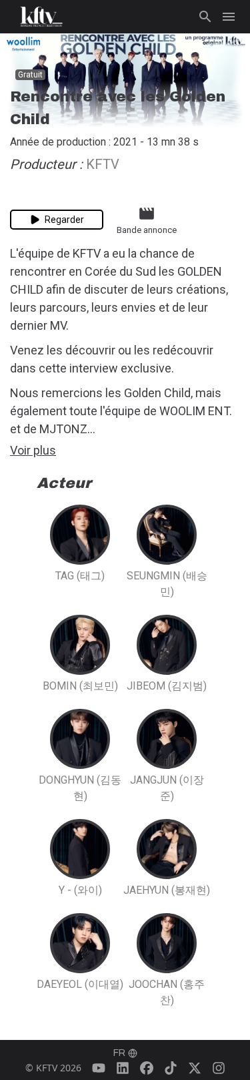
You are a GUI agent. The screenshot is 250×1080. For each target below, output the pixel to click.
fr (119, 1053)
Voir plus (33, 450)
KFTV (104, 164)
